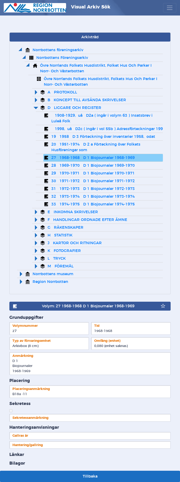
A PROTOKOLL (62, 92)
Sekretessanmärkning (30, 418)
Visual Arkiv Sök (90, 7)
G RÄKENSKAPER (65, 227)
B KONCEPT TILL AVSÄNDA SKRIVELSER (87, 100)
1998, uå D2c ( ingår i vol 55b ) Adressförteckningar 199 (107, 129)
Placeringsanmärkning (31, 389)
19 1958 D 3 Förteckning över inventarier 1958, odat (103, 137)
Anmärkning (22, 356)
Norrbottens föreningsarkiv (58, 50)
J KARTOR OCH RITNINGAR (75, 243)
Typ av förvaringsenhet (31, 341)
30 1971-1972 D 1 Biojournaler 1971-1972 (93, 181)
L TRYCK (57, 258)
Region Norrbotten (50, 282)
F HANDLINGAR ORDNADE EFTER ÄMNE (87, 220)
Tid (97, 326)
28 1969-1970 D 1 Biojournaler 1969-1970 (93, 165)
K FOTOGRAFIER (64, 251)
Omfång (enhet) (107, 341)
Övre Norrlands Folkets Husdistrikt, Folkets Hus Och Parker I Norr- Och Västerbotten (101, 81)
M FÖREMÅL (61, 266)
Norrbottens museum (53, 274)
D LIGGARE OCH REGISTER (74, 108)
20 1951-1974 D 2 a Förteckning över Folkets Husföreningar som (96, 147)
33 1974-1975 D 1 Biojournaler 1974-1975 (93, 204)
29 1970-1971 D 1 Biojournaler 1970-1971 (93, 173)
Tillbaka (90, 476)
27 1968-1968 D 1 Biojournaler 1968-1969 (93, 158)
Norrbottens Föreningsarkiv (62, 58)
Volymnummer (25, 326)
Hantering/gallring (27, 445)
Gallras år (20, 435)
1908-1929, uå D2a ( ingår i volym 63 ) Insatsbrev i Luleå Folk (102, 118)
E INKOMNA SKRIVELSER (73, 212)
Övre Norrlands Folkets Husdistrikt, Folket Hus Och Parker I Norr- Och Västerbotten (96, 68)
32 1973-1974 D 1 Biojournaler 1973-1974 (93, 196)
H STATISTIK (60, 235)
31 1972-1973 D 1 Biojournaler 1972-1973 (93, 189)
